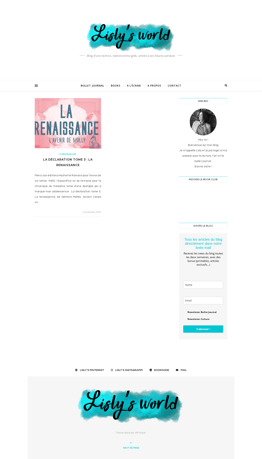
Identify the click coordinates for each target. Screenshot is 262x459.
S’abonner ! (203, 329)
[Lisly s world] (131, 36)
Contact (174, 85)
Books (115, 85)
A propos (154, 85)
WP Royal (140, 433)
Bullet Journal (92, 85)
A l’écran (134, 85)
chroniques (68, 154)
